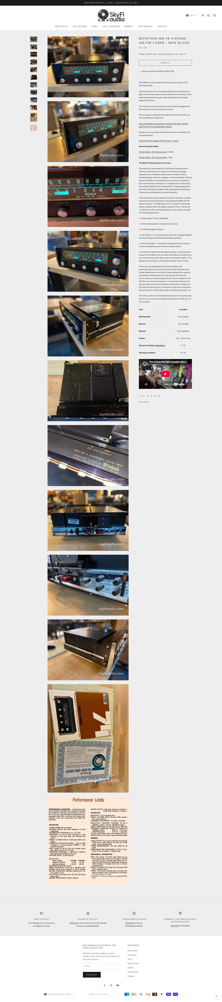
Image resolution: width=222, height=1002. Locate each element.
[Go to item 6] (33, 77)
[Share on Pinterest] (155, 396)
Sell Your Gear (111, 26)
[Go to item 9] (33, 100)
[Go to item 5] (33, 69)
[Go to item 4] (33, 62)
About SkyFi (61, 26)
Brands (129, 26)
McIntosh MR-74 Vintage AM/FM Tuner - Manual (158, 141)
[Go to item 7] (33, 85)
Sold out (165, 63)
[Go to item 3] (33, 54)
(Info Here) (160, 345)
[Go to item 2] (33, 47)
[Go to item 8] (33, 92)
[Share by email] (159, 396)
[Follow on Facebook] (104, 985)
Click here (74, 923)
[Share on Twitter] (151, 396)
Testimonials (145, 26)
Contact (162, 26)
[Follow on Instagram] (111, 985)
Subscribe (92, 975)
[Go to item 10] (33, 107)
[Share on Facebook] (148, 396)
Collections (80, 26)
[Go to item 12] (33, 128)
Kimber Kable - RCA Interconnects (153, 152)
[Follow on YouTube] (117, 985)
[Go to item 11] (33, 117)
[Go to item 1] (33, 39)
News (95, 26)
